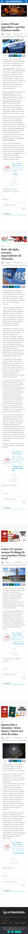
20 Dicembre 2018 (18, 738)
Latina (6, 21)
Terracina (14, 485)
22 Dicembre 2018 (18, 34)
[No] (26, 930)
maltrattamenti (7, 191)
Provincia (7, 246)
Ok (8, 931)
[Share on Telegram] (19, 56)
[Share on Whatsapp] (15, 56)
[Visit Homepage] (14, 1)
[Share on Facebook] (11, 56)
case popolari (9, 658)
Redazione (8, 34)
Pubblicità (17, 923)
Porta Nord (6, 660)
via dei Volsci (15, 191)
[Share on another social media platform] (23, 56)
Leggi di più (18, 931)
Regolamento (4, 923)
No (12, 931)
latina (15, 189)
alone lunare (9, 867)
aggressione (9, 189)
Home (2, 21)
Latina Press (7, 917)
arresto (8, 485)
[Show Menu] (2, 1)
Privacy (11, 923)
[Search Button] (26, 1)
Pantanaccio (18, 658)
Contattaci (23, 923)
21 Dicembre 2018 (18, 262)
